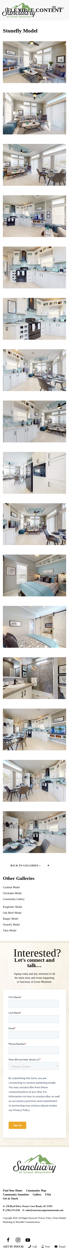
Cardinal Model (11, 887)
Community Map (36, 1190)
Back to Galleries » (26, 865)
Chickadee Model (12, 893)
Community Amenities (16, 1194)
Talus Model (9, 930)
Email (61, 1246)
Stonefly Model (11, 924)
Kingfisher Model (12, 907)
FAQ (48, 1194)
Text (47, 1246)
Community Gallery (14, 899)
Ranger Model (10, 918)
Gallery (37, 1194)
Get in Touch (10, 1198)
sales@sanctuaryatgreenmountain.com (44, 1210)
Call (34, 1246)
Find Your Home (12, 1190)
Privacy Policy (45, 1218)
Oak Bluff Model (12, 912)
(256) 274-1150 (13, 1210)
